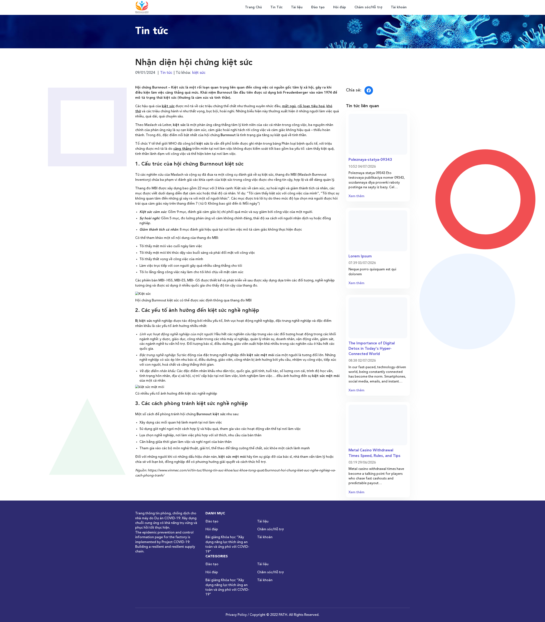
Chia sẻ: (353, 90)
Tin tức (166, 73)
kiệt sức (198, 73)
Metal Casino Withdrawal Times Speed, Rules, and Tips (374, 453)
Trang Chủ (253, 7)
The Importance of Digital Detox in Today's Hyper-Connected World (372, 348)
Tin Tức (276, 7)
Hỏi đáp (339, 7)
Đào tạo (318, 7)
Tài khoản (399, 7)
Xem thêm (356, 196)
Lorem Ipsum (360, 256)
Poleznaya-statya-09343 (370, 160)
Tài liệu (297, 7)
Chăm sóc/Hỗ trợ (368, 7)
